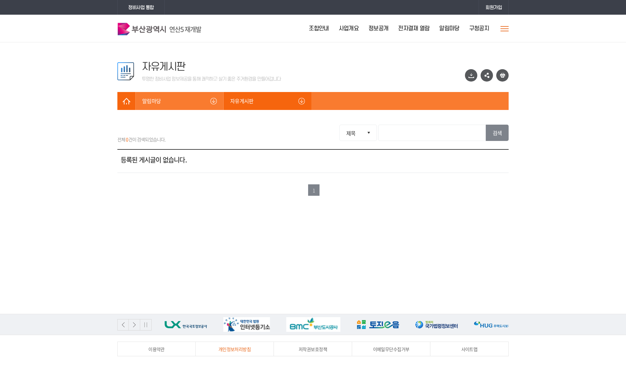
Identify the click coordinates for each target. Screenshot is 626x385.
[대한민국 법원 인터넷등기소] (206, 324)
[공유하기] (487, 75)
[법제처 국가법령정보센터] (396, 324)
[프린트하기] (502, 75)
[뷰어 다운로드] (471, 75)
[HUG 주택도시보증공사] (455, 324)
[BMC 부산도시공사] (273, 324)
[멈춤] (146, 325)
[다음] (134, 325)
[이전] (123, 325)
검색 (497, 133)
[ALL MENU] (504, 28)
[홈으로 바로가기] (126, 101)
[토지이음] (338, 324)
